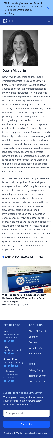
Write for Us (35, 348)
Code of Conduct (38, 381)
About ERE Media (38, 331)
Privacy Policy (36, 370)
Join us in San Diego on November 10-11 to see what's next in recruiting (23, 8)
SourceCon (10, 359)
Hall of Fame (35, 353)
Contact (33, 342)
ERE (5, 331)
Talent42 (8, 371)
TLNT (6, 346)
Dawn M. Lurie (9, 304)
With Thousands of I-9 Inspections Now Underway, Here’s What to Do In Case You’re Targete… (24, 298)
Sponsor (33, 336)
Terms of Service (37, 375)
